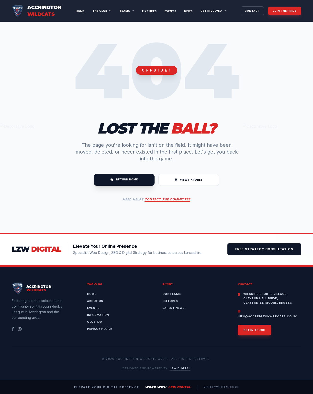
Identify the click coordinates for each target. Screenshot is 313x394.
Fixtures (149, 11)
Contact (252, 10)
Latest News (173, 308)
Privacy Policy (100, 329)
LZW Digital (180, 368)
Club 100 (94, 321)
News (188, 11)
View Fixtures (191, 179)
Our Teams (171, 294)
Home (80, 11)
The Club (99, 10)
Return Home (126, 179)
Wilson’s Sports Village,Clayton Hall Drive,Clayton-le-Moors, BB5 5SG (267, 298)
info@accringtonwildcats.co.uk (267, 316)
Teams (124, 10)
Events (170, 11)
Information (98, 315)
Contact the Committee (167, 199)
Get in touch (254, 330)
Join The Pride (284, 10)
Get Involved (211, 10)
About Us (95, 301)
